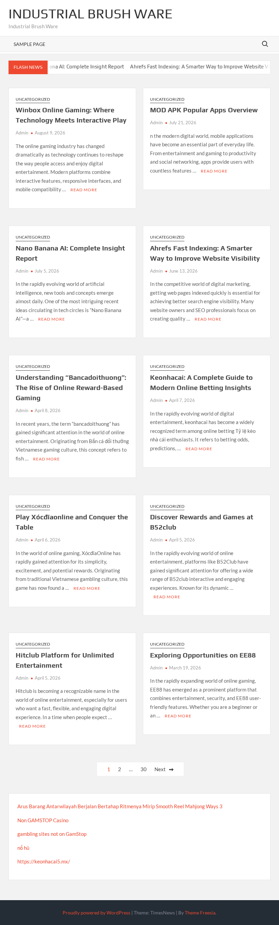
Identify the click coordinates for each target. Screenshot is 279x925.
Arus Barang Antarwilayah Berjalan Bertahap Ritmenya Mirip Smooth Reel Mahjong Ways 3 (120, 806)
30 (144, 769)
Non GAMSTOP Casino (42, 820)
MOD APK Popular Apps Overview (204, 110)
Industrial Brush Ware (91, 13)
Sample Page (29, 44)
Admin (22, 132)
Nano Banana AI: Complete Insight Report (66, 66)
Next (160, 769)
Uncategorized (33, 99)
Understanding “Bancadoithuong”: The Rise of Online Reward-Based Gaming (71, 387)
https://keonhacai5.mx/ (43, 861)
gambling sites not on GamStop (51, 834)
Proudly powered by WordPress (96, 912)
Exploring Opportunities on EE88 (203, 655)
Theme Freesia (200, 912)
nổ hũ (23, 848)
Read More (83, 189)
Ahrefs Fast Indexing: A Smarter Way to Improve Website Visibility (198, 66)
